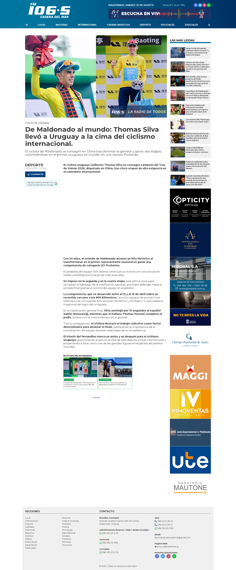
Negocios (29, 533)
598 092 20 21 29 (110, 552)
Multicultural (31, 542)
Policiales (168, 25)
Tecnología (67, 530)
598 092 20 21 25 (110, 533)
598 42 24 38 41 (164, 525)
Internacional (87, 25)
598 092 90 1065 (165, 528)
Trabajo (28, 539)
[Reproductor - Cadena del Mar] (159, 14)
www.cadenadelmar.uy (167, 546)
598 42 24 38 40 (165, 521)
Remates (66, 542)
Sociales (66, 536)
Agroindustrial (68, 533)
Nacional (62, 25)
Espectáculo (31, 545)
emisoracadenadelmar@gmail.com (174, 537)
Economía (67, 545)
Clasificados (30, 548)
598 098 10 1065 (110, 543)
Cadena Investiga (118, 25)
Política (65, 527)
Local (42, 25)
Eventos (29, 536)
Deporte (145, 25)
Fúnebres (66, 539)
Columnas (30, 530)
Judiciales (191, 25)
